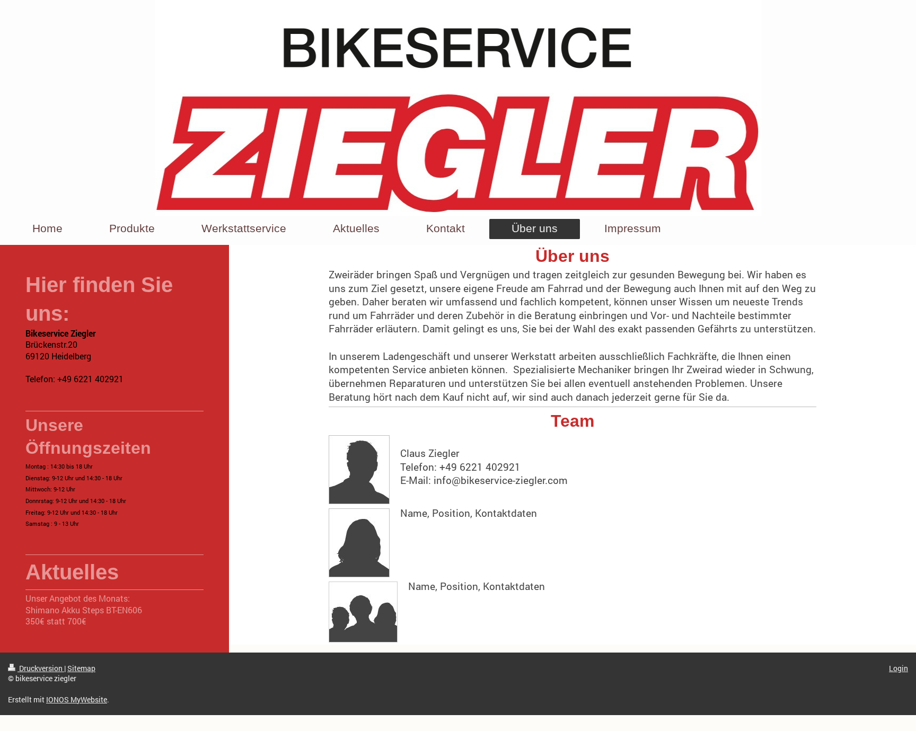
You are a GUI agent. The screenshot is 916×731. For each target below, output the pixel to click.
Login (898, 668)
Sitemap (81, 668)
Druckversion (40, 668)
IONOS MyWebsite (76, 699)
